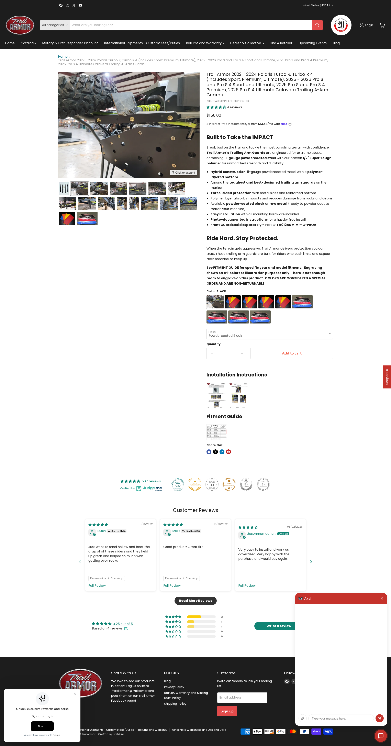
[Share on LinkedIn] (222, 451)
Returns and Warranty (204, 43)
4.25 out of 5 (123, 624)
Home (10, 43)
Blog (336, 43)
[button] (367, 25)
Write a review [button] (279, 626)
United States (316, 5)
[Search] (317, 25)
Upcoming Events (313, 43)
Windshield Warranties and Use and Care (198, 730)
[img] (98, 524)
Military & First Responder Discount (70, 43)
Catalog (27, 43)
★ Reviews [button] (387, 377)
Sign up (227, 711)
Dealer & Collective (246, 43)
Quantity (213, 344)
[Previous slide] (80, 561)
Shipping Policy (175, 703)
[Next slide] (311, 561)
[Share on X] (215, 451)
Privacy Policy (174, 687)
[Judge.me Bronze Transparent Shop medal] (229, 484)
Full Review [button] (97, 585)
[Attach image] (303, 718)
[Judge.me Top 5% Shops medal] (246, 484)
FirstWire (118, 734)
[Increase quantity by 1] (242, 353)
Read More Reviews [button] (195, 600)
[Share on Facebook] (208, 451)
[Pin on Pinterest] (228, 451)
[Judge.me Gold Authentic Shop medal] (194, 484)
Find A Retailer (281, 43)
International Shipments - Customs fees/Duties (142, 43)
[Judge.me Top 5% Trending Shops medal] (263, 484)
